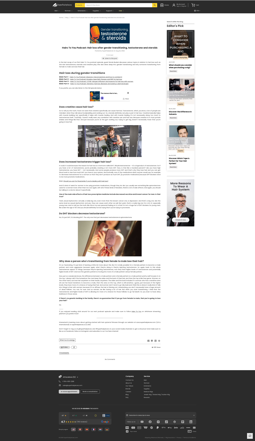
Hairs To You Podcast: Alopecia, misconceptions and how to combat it (96, 77)
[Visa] (127, 427)
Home (61, 18)
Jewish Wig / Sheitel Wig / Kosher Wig (157, 395)
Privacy (179, 438)
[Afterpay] (152, 427)
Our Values (129, 386)
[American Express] (139, 427)
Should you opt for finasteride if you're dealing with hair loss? (85, 181)
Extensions (147, 386)
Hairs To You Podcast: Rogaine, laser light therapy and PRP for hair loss (96, 79)
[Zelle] (176, 427)
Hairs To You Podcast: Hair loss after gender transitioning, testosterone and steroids (98, 18)
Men (145, 380)
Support (109, 11)
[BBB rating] (106, 415)
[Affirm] (182, 427)
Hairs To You (136, 311)
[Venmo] (188, 427)
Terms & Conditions (189, 438)
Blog (66, 18)
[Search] (154, 5)
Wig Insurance (170, 438)
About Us (129, 383)
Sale (120, 11)
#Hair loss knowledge (67, 340)
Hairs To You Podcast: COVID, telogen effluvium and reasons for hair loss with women (101, 81)
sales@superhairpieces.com (72, 385)
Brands (128, 389)
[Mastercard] (133, 427)
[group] (85, 422)
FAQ (127, 397)
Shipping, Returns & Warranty (154, 438)
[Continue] (193, 415)
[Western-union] (146, 427)
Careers (128, 392)
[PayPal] (158, 427)
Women (146, 383)
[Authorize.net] (95, 415)
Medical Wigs (148, 392)
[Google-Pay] (164, 427)
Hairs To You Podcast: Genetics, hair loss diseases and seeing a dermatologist (99, 84)
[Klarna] (194, 427)
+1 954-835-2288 (68, 381)
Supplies (147, 389)
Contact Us (129, 380)
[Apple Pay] (170, 427)
